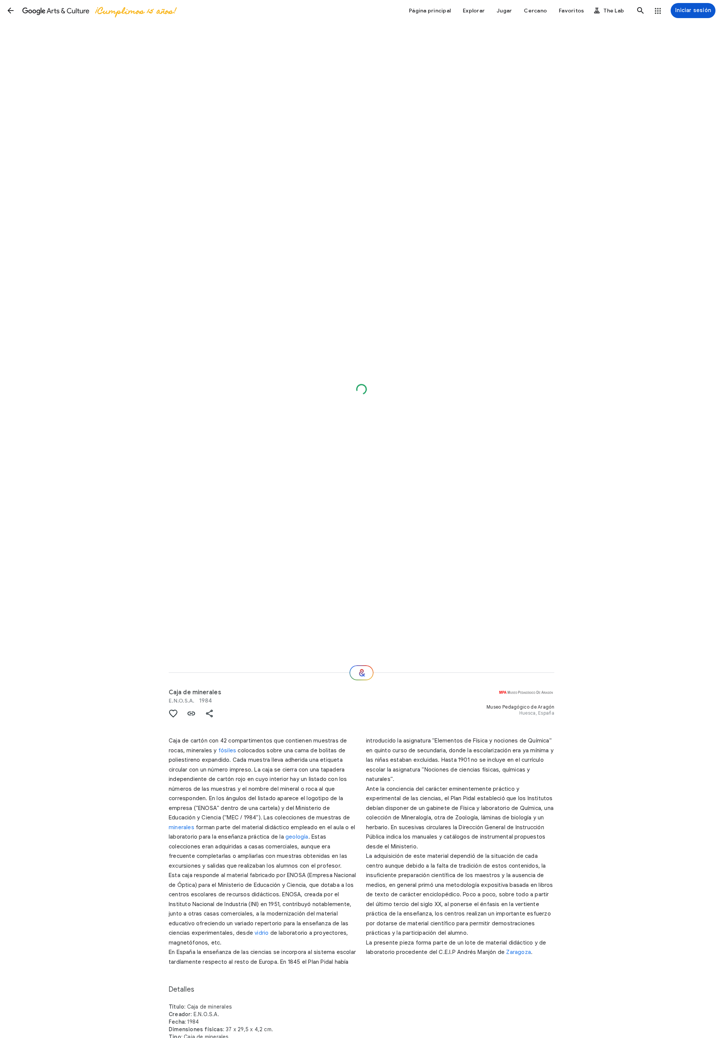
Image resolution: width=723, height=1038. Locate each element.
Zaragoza (518, 952)
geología (296, 836)
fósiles (227, 750)
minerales (181, 827)
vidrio (261, 932)
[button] (11, 11)
